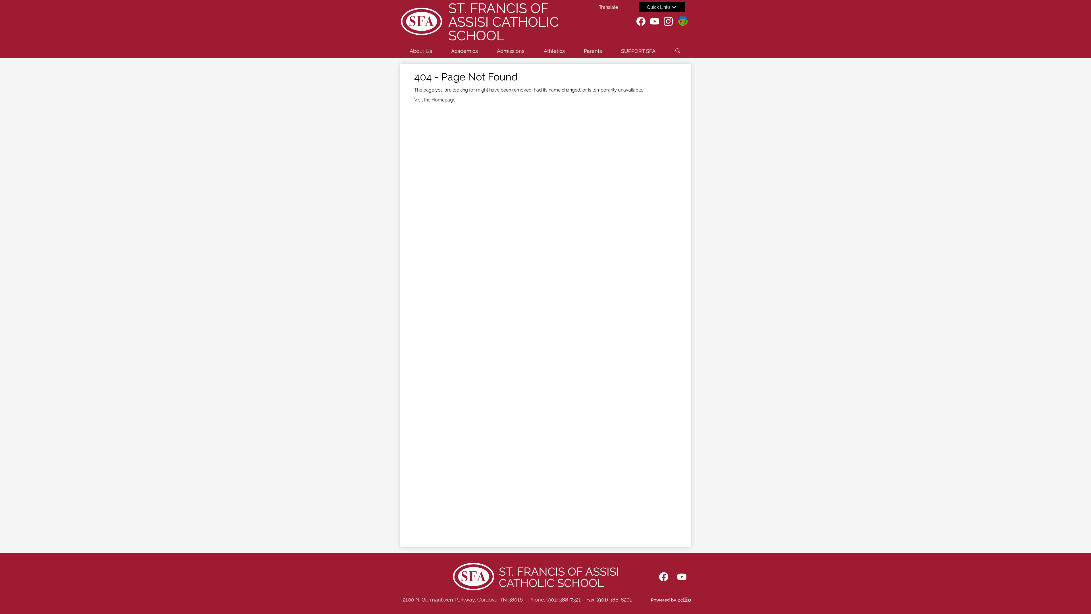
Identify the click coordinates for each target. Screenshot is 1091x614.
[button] (421, 51)
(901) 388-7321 (563, 600)
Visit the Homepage (434, 100)
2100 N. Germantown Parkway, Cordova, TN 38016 (463, 600)
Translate (608, 7)
